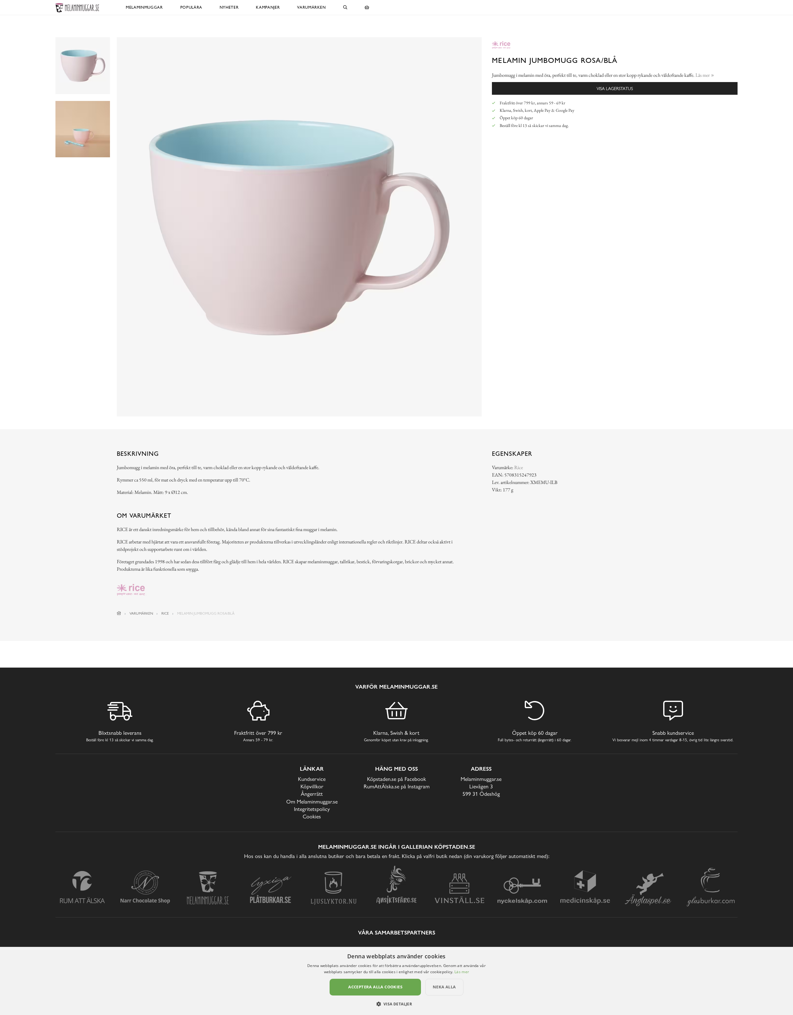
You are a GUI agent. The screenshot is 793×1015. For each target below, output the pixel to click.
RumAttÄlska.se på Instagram (397, 786)
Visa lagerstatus (615, 88)
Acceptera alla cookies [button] (375, 987)
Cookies (312, 816)
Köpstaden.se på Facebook (396, 779)
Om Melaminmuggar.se (312, 801)
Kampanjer (268, 7)
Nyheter (229, 7)
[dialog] (396, 981)
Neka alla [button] (444, 987)
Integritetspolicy (312, 809)
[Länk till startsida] (119, 613)
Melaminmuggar (144, 7)
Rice (518, 467)
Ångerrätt (312, 794)
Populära (191, 7)
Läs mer (461, 971)
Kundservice (312, 779)
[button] (396, 1004)
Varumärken (311, 7)
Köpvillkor (311, 786)
